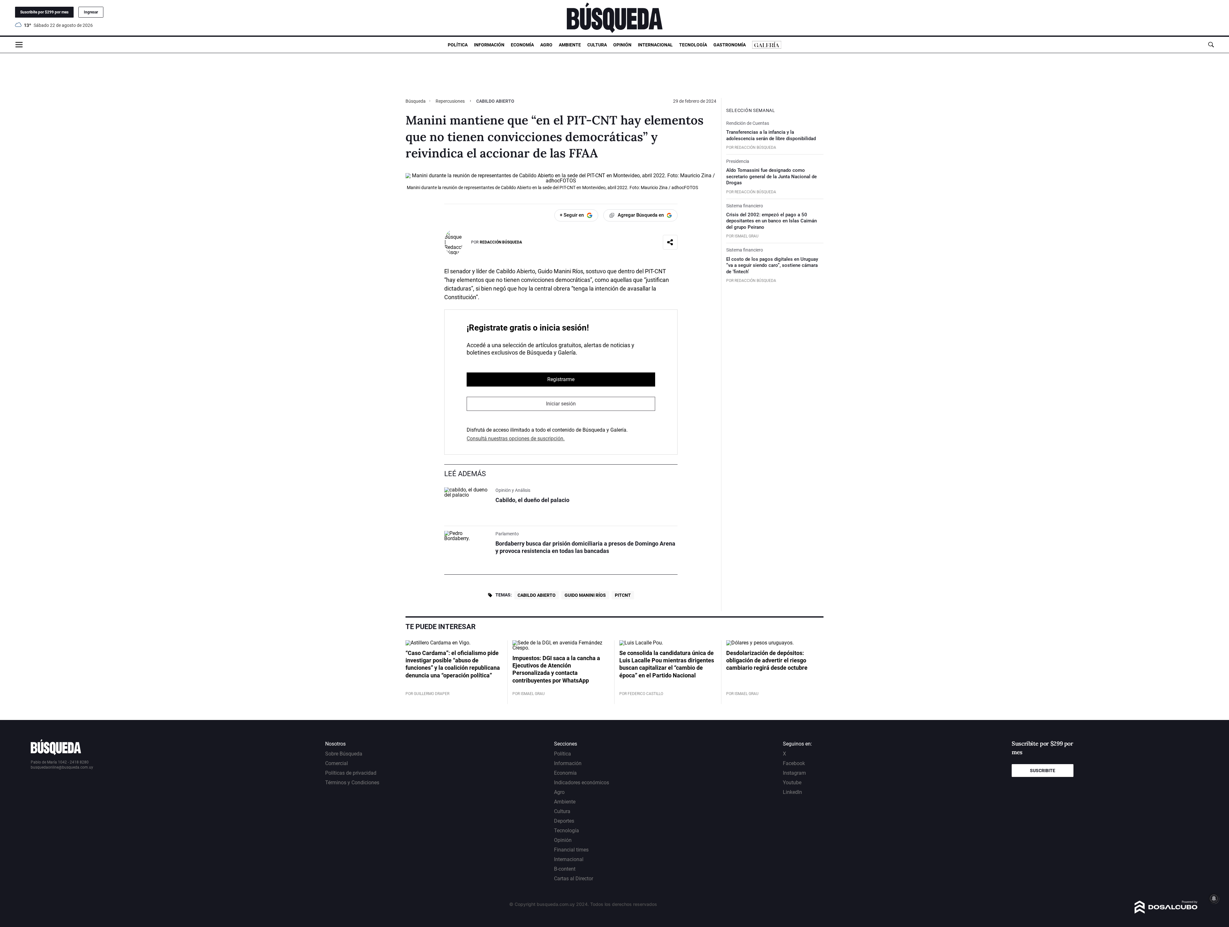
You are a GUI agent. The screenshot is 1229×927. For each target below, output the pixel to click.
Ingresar (91, 12)
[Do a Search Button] (1211, 44)
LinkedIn (792, 792)
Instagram (794, 773)
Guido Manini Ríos (585, 595)
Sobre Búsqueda (343, 754)
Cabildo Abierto (537, 595)
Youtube (792, 782)
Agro (546, 44)
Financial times (571, 850)
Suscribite (1042, 770)
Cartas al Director (573, 878)
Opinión (622, 44)
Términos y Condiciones (352, 782)
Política (458, 44)
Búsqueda (416, 101)
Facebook (794, 763)
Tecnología (693, 44)
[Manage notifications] (1214, 898)
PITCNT (623, 595)
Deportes (564, 821)
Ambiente (570, 44)
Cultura (597, 44)
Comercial (336, 763)
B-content (564, 869)
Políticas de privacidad (350, 773)
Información (489, 44)
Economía (522, 44)
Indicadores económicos (581, 782)
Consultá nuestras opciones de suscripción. (516, 439)
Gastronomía (729, 44)
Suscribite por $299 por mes (44, 12)
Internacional (655, 44)
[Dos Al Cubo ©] (1166, 912)
